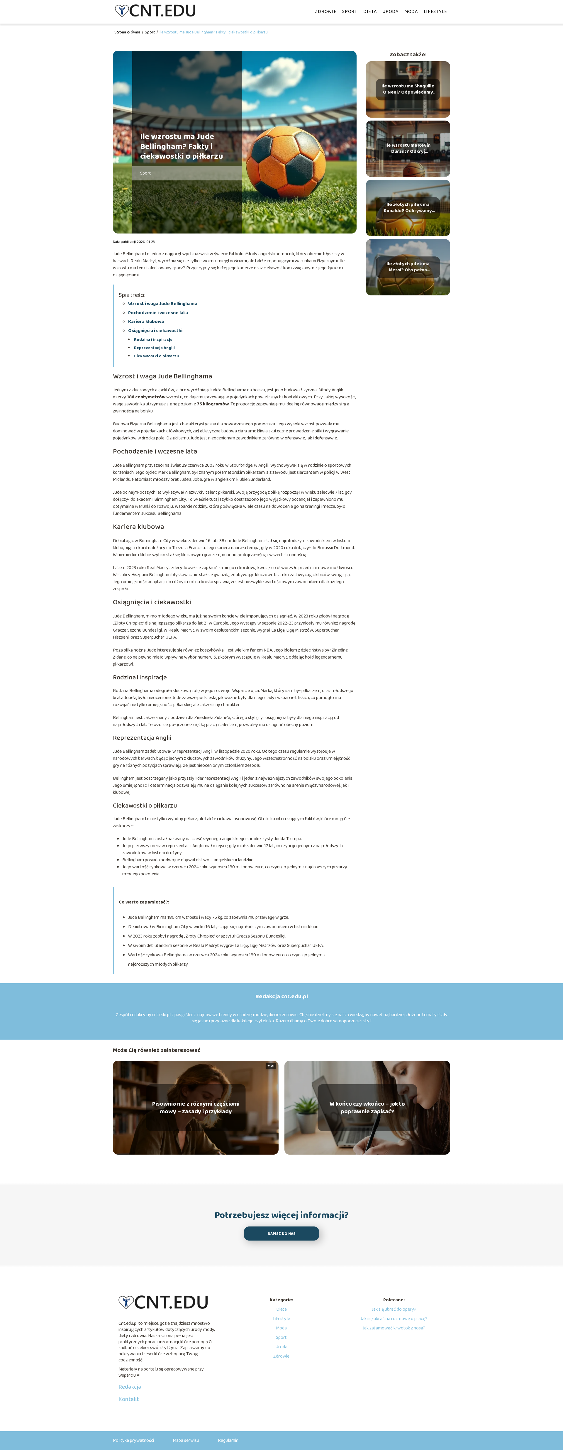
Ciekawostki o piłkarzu (156, 356)
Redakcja (129, 1387)
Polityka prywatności (133, 1440)
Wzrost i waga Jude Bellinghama (162, 303)
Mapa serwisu (186, 1440)
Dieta (370, 11)
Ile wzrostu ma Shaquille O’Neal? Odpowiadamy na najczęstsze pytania (407, 89)
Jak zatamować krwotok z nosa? (393, 1328)
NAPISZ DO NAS (282, 1234)
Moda (411, 11)
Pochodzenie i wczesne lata (158, 313)
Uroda (390, 11)
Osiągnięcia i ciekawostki (155, 330)
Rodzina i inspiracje (153, 339)
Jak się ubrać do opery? (394, 1309)
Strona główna (127, 32)
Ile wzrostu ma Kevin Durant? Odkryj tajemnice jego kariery (408, 149)
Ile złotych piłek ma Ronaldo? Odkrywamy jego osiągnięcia (408, 208)
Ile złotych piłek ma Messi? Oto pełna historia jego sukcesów (408, 267)
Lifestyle (435, 11)
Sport (349, 11)
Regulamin (228, 1440)
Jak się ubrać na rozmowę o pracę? (394, 1318)
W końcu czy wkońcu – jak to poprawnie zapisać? (367, 1107)
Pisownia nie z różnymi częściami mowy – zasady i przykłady (196, 1107)
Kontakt (128, 1399)
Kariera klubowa (146, 321)
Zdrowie (325, 11)
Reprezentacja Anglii (154, 348)
